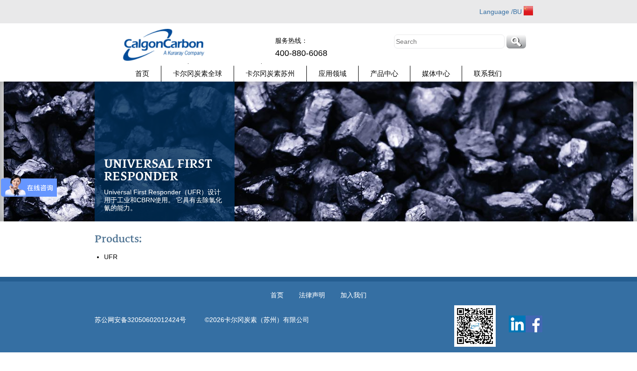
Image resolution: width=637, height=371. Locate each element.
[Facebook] (534, 324)
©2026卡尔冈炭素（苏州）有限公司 (257, 319)
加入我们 (353, 295)
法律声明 (312, 295)
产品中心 (384, 73)
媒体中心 (436, 73)
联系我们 (488, 73)
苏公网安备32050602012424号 (150, 319)
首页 (142, 73)
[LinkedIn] (517, 324)
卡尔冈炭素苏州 (270, 73)
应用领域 (332, 73)
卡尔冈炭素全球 (197, 73)
